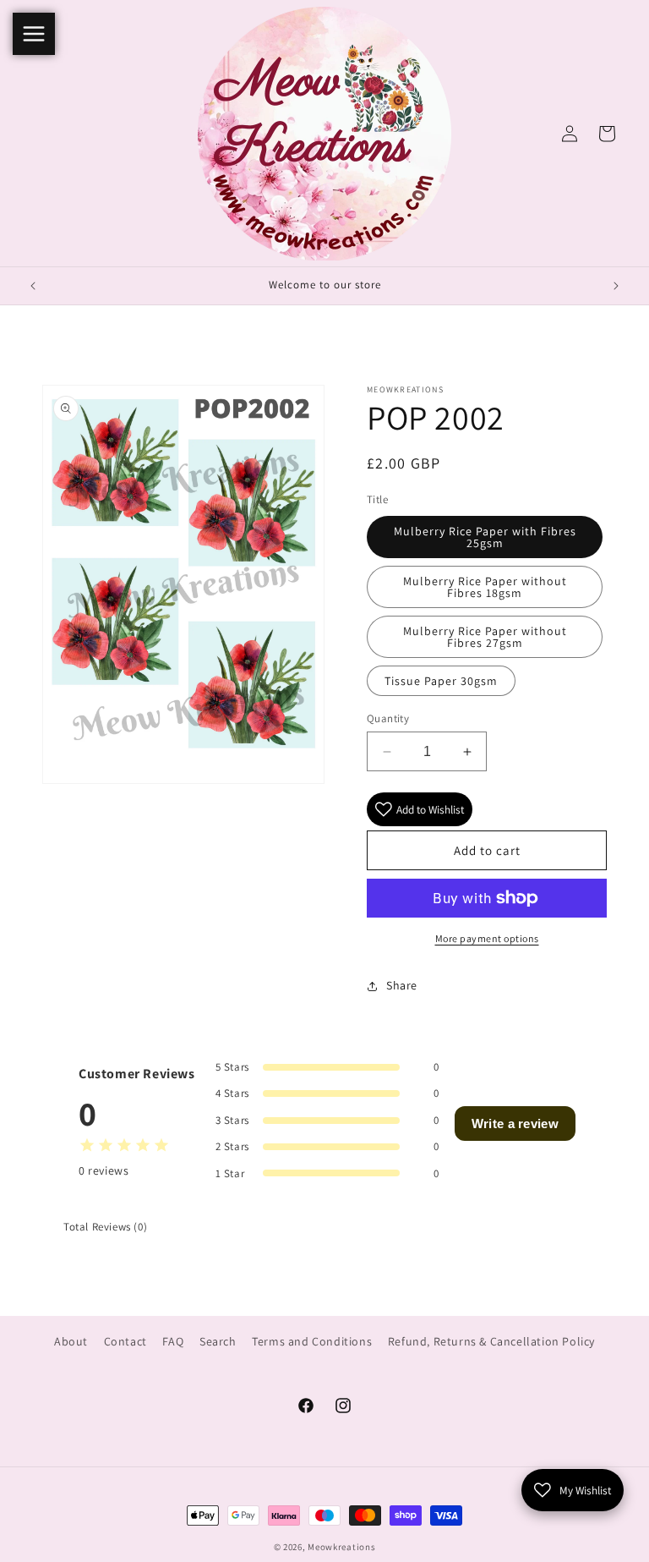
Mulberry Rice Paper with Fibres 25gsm (485, 537)
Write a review (515, 1123)
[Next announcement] (616, 285)
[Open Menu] (34, 34)
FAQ (172, 1341)
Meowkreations (341, 1547)
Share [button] (401, 985)
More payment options (487, 938)
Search (218, 1341)
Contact (125, 1341)
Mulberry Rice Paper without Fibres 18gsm (485, 586)
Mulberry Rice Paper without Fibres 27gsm (485, 636)
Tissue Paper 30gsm (441, 680)
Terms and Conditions (312, 1341)
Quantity (388, 718)
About (71, 1341)
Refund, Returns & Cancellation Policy (491, 1341)
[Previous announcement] (33, 285)
